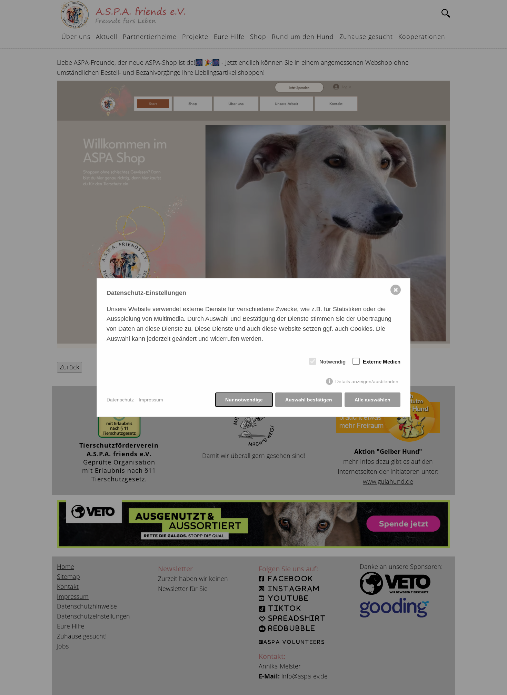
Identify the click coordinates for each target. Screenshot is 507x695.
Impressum (151, 399)
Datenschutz (120, 399)
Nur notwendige (244, 399)
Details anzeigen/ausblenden (366, 381)
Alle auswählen (372, 399)
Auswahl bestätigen (308, 399)
